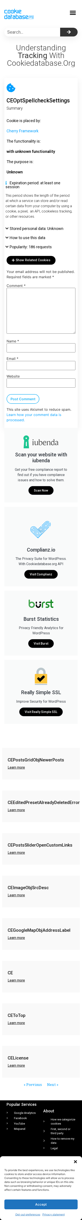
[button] (75, 1162)
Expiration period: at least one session (32, 185)
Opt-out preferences (27, 1214)
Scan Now (41, 490)
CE (10, 972)
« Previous (33, 1084)
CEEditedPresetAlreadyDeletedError (44, 802)
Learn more (16, 767)
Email (12, 358)
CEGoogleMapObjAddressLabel (39, 930)
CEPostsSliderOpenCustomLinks (40, 845)
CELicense (18, 1058)
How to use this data (27, 237)
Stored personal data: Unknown (36, 228)
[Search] (69, 32)
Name (13, 341)
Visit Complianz (41, 574)
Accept (41, 1204)
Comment (16, 285)
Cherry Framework (22, 131)
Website (13, 376)
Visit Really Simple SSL (41, 712)
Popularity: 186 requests (31, 247)
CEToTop (16, 1015)
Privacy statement (53, 1214)
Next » (52, 1084)
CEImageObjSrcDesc (28, 887)
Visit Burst (41, 643)
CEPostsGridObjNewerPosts (36, 760)
